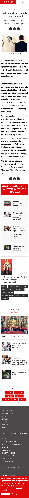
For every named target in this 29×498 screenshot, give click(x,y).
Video (24, 295)
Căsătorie (14, 9)
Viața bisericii (7, 410)
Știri (3, 430)
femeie (19, 396)
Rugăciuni (18, 286)
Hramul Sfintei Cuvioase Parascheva (14, 433)
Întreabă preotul (8, 425)
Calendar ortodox (8, 456)
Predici (18, 295)
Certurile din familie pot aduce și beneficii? (18, 216)
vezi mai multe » (14, 312)
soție (22, 400)
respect (7, 400)
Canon (10, 286)
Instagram (20, 188)
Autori (4, 439)
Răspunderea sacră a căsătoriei (18, 248)
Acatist (4, 286)
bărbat (9, 392)
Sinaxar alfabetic (8, 450)
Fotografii (5, 298)
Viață (25, 286)
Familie (4, 416)
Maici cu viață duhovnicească (12, 444)
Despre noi (5, 472)
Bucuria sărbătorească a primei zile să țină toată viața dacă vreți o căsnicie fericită (19, 232)
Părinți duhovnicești (9, 442)
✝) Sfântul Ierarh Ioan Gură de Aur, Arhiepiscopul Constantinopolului (14, 279)
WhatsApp (9, 188)
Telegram (15, 192)
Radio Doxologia (7, 461)
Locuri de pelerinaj (7, 292)
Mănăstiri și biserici (9, 453)
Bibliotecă (5, 422)
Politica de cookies (8, 475)
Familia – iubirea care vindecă (17, 203)
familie (9, 396)
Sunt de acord (5, 494)
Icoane (10, 289)
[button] (20, 2)
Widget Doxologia (8, 459)
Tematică (5, 447)
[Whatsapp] (14, 28)
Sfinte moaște (19, 289)
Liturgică (5, 419)
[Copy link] (18, 28)
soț (15, 400)
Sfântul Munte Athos (8, 295)
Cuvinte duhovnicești (9, 413)
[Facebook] (10, 28)
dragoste (19, 392)
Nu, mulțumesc (16, 494)
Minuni (4, 289)
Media (4, 427)
